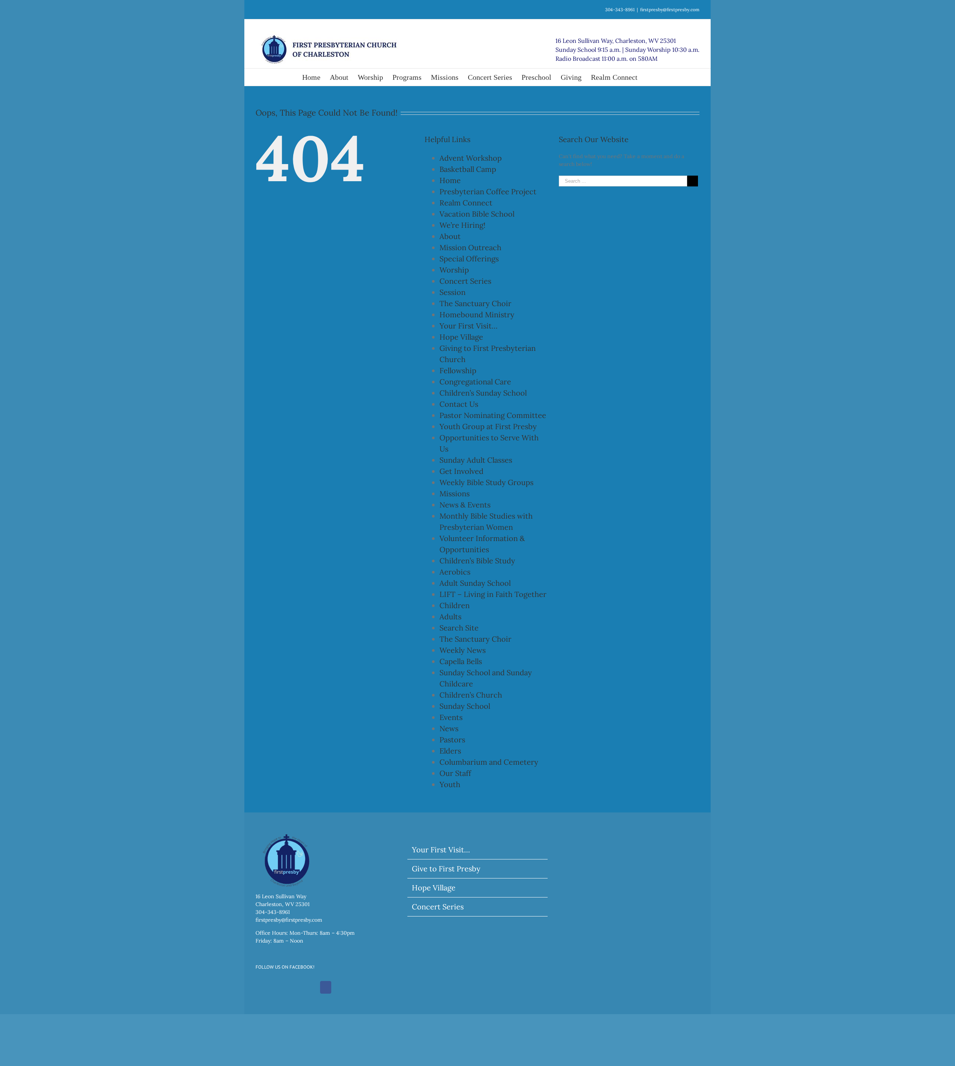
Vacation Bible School (476, 213)
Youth (449, 784)
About (450, 236)
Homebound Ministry (476, 314)
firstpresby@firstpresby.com (669, 9)
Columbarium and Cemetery (488, 762)
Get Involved (461, 471)
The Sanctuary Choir (475, 303)
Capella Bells (460, 661)
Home (450, 180)
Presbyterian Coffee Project (487, 191)
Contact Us (458, 404)
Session (452, 292)
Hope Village (461, 337)
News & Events (465, 504)
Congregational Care (475, 381)
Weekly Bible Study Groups (486, 482)
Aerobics (454, 571)
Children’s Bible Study (477, 560)
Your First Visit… (468, 325)
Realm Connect (465, 202)
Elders (450, 750)
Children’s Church (470, 694)
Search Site (459, 627)
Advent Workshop (470, 158)
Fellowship (457, 370)
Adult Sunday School (475, 583)
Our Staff (455, 773)
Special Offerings (469, 258)
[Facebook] (325, 987)
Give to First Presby (446, 868)
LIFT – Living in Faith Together (493, 594)
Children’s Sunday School (483, 392)
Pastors (452, 739)
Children (454, 605)
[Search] (650, 77)
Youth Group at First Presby (488, 426)
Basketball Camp (467, 169)
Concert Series (465, 281)
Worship (454, 269)
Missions (454, 493)
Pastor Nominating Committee (492, 415)
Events (451, 717)
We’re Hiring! (462, 225)
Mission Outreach (470, 247)
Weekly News (462, 650)
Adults (450, 616)
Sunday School (464, 706)
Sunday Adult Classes (475, 460)
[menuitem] (316, 77)
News (448, 728)
